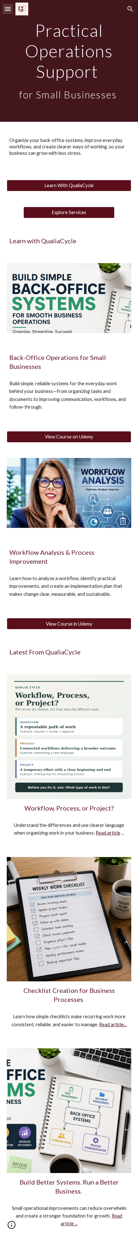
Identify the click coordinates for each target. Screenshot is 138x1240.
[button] (7, 9)
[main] (69, 60)
